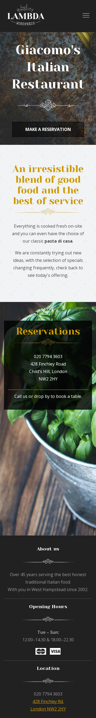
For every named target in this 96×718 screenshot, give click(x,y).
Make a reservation (48, 129)
